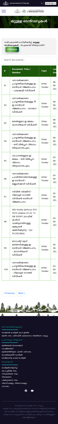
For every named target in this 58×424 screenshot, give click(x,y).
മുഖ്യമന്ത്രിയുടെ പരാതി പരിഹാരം (16, 351)
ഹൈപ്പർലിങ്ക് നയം (9, 371)
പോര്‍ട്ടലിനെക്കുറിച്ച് (9, 367)
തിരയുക (12, 49)
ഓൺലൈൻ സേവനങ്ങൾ (12, 345)
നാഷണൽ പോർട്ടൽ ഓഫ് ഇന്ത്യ (15, 332)
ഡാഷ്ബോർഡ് (7, 348)
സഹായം (5, 386)
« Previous (9, 293)
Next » (21, 293)
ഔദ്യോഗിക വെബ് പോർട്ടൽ (14, 358)
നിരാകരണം (7, 377)
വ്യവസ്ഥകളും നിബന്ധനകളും (14, 383)
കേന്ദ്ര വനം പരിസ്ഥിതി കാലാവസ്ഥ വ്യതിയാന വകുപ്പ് (25, 335)
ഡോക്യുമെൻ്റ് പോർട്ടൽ (12, 355)
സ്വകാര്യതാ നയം (10, 374)
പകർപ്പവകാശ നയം (10, 380)
